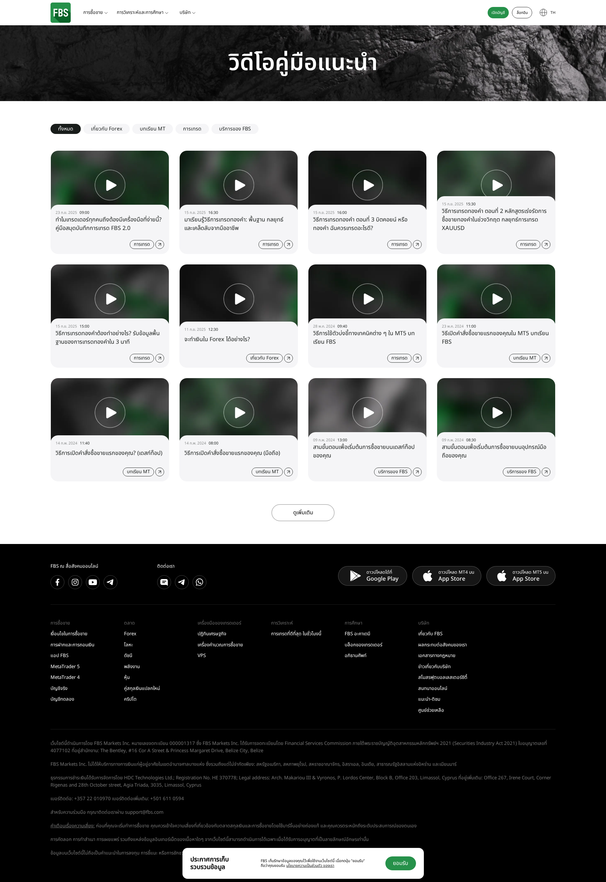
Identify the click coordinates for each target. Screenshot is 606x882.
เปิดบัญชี (498, 12)
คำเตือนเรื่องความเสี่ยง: (72, 826)
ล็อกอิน (522, 12)
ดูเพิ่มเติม (303, 513)
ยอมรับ (400, 863)
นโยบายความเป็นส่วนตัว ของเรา (310, 865)
